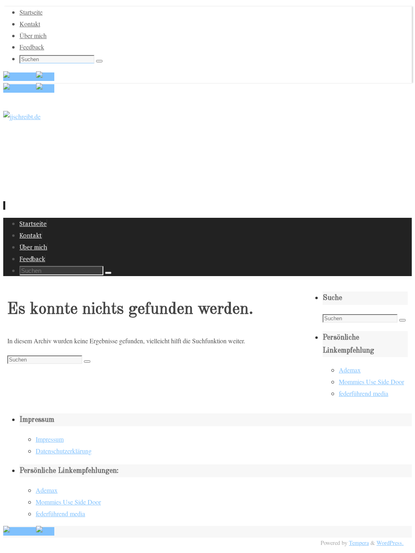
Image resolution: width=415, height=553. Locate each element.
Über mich (33, 35)
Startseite (31, 12)
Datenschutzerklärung (64, 451)
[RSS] (45, 76)
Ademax (350, 370)
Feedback (31, 47)
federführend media (363, 393)
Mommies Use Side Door (371, 381)
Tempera (359, 543)
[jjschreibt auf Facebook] (19, 76)
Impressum (50, 439)
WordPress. (390, 543)
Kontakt (29, 23)
